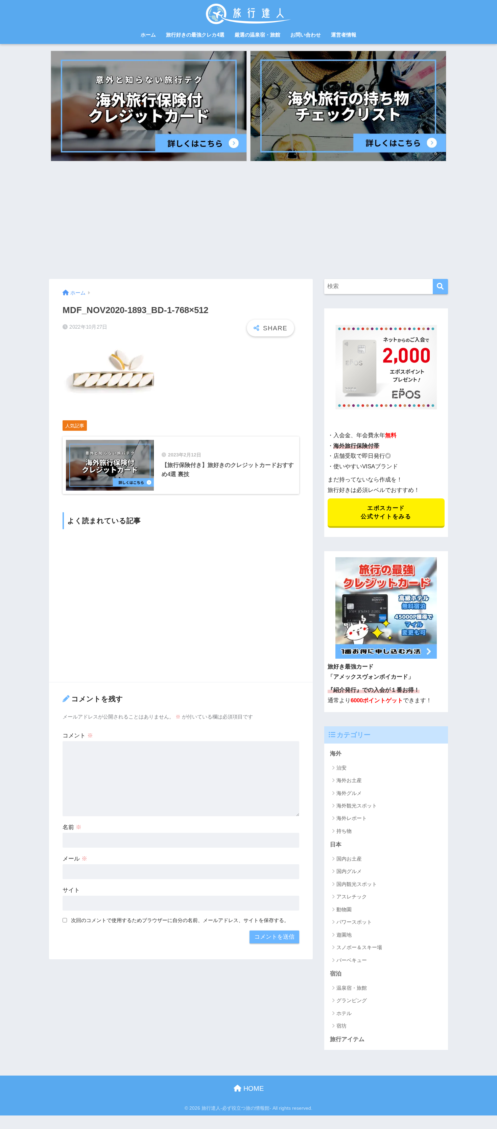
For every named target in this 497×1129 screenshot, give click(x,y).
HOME (252, 1088)
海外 (335, 753)
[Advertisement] (248, 220)
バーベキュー (351, 960)
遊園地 (344, 935)
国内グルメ (349, 871)
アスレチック (351, 896)
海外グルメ (349, 793)
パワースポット (354, 922)
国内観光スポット (356, 884)
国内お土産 (349, 859)
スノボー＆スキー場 (359, 947)
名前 (72, 827)
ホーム (148, 35)
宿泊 (335, 973)
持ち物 (344, 831)
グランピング (351, 1000)
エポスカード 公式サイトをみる (386, 512)
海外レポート (351, 818)
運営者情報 (343, 35)
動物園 (344, 909)
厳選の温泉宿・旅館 (257, 35)
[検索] (440, 286)
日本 (335, 844)
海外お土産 (349, 780)
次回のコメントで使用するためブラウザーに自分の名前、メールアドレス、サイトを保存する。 (180, 920)
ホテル (344, 1013)
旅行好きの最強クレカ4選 (195, 35)
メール (75, 858)
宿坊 (341, 1026)
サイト (71, 890)
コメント (78, 735)
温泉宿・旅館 (351, 988)
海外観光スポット (356, 805)
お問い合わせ (305, 35)
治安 (341, 768)
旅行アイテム (347, 1039)
